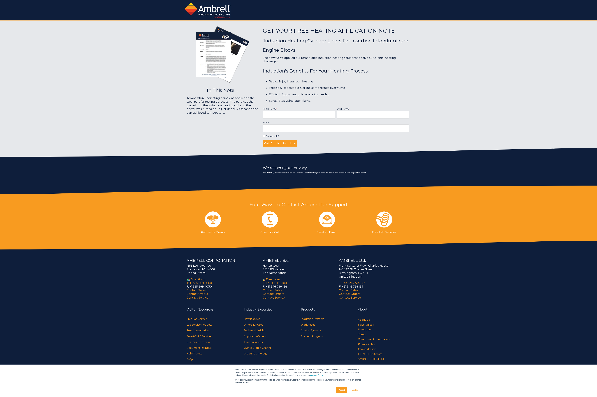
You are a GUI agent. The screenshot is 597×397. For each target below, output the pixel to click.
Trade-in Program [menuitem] (312, 336)
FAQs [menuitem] (190, 359)
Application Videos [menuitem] (255, 336)
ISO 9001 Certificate (370, 354)
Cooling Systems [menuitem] (311, 330)
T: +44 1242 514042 (352, 283)
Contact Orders (197, 294)
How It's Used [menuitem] (252, 319)
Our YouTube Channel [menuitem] (258, 347)
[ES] (376, 358)
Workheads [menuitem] (308, 324)
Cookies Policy (316, 375)
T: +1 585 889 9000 (199, 283)
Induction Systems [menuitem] (312, 319)
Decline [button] (355, 389)
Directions (198, 279)
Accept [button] (342, 389)
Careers (363, 334)
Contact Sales (196, 290)
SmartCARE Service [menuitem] (199, 336)
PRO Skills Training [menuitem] (198, 342)
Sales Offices (366, 324)
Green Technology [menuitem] (255, 353)
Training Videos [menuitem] (253, 342)
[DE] (371, 358)
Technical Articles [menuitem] (255, 330)
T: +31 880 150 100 (275, 283)
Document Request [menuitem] (199, 347)
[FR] (381, 358)
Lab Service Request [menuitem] (199, 324)
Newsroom (365, 329)
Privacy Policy (366, 344)
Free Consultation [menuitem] (198, 330)
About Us (364, 319)
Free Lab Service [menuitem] (197, 319)
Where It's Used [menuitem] (254, 324)
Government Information (374, 339)
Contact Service (197, 297)
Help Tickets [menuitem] (194, 353)
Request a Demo (213, 232)
